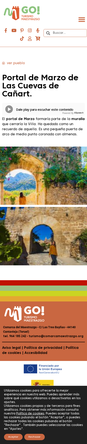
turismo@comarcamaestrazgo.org (55, 336)
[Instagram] (30, 31)
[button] (81, 19)
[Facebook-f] (6, 31)
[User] (30, 39)
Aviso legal (11, 347)
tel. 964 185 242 (14, 336)
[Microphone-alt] (38, 31)
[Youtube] (14, 31)
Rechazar (35, 437)
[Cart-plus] (38, 39)
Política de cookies (30, 413)
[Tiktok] (22, 39)
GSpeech (78, 113)
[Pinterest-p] (22, 31)
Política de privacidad (43, 347)
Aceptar (13, 437)
